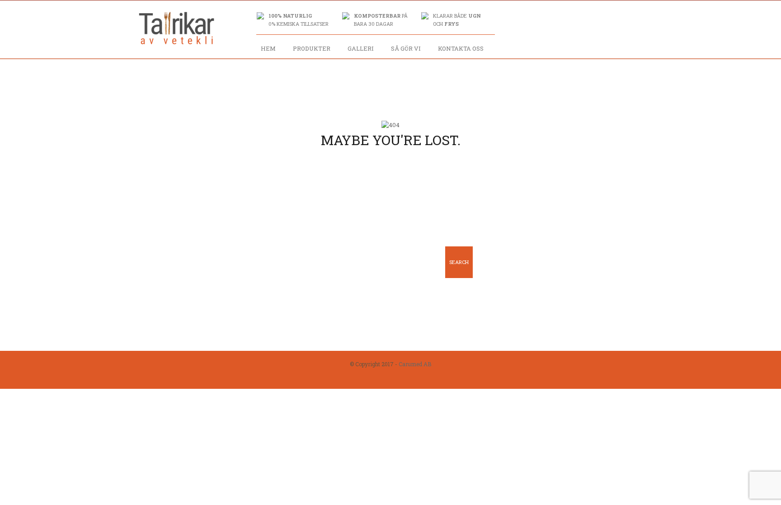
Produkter (311, 48)
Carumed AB (415, 364)
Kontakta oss (461, 48)
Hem (268, 48)
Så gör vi (406, 48)
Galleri (361, 48)
